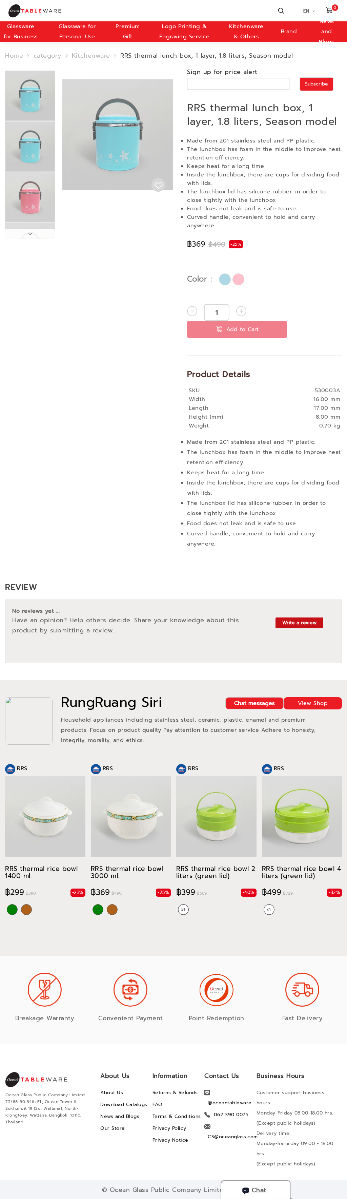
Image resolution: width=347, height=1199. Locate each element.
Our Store (112, 1128)
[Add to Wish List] (158, 185)
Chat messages (254, 703)
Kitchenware (91, 55)
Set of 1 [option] (183, 909)
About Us (111, 1092)
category (48, 55)
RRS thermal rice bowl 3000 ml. (127, 872)
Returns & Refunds (175, 1092)
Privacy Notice (170, 1140)
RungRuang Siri (111, 702)
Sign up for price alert (222, 72)
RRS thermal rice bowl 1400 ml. (41, 872)
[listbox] (232, 279)
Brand (289, 31)
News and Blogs (326, 31)
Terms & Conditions (176, 1116)
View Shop (313, 703)
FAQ (157, 1104)
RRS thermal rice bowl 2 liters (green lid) (216, 872)
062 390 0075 (231, 1114)
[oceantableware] (86, 11)
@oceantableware (230, 1102)
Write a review (299, 622)
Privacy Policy (169, 1128)
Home (14, 55)
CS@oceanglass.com (233, 1136)
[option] (225, 279)
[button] (30, 96)
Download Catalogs (123, 1104)
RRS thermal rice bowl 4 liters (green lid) (301, 872)
